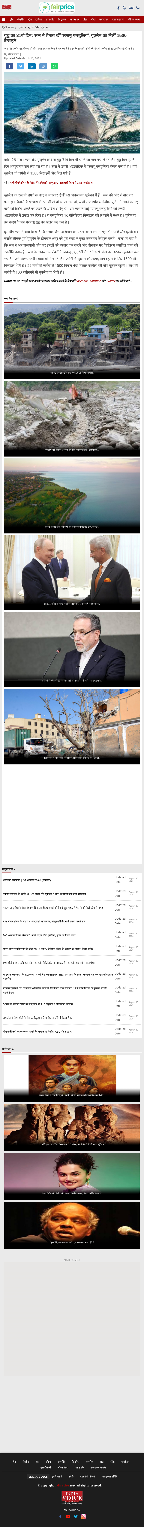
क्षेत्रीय (20, 19)
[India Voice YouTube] (68, 1518)
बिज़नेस (61, 19)
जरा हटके (79, 1467)
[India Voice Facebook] (60, 1518)
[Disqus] (72, 814)
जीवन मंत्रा (133, 19)
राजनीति (49, 19)
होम (11, 19)
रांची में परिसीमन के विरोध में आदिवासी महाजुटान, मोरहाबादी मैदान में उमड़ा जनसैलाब (51, 182)
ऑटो (93, 19)
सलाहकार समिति (98, 1467)
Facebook (82, 281)
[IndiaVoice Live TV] (131, 8)
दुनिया (38, 19)
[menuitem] (12, 19)
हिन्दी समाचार (8, 27)
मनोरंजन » (8, 1049)
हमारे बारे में (57, 1476)
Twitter (110, 281)
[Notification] (124, 8)
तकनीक (74, 19)
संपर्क (71, 1476)
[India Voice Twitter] (76, 1518)
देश (29, 19)
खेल (84, 19)
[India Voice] (6, 9)
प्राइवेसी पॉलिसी (87, 1476)
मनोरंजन (103, 19)
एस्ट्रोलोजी (117, 19)
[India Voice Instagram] (83, 1518)
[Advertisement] (72, 1412)
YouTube (96, 281)
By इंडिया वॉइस (12, 54)
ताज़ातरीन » (9, 869)
